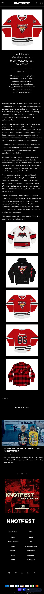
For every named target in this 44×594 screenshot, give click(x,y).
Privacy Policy (31, 551)
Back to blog (23, 407)
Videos (13, 555)
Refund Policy (31, 555)
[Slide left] (17, 474)
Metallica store (19, 219)
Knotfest (18, 593)
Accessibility (31, 560)
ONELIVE (31, 593)
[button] (2, 3)
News (13, 546)
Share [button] (6, 398)
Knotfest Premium (13, 541)
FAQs (31, 541)
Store (13, 560)
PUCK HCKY (36, 216)
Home (13, 537)
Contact (31, 537)
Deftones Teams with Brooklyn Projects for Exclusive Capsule (22, 449)
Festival (13, 551)
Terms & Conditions (31, 546)
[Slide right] (26, 474)
